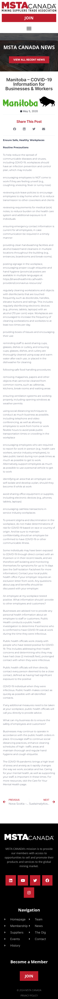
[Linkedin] (11, 880)
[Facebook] (47, 880)
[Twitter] (35, 880)
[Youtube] (23, 880)
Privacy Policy (29, 995)
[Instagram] (29, 892)
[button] (29, 28)
